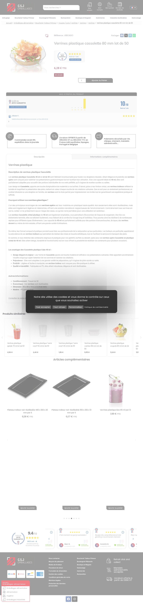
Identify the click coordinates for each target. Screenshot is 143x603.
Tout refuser (60, 307)
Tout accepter (43, 307)
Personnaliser (75, 307)
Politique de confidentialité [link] (96, 307)
